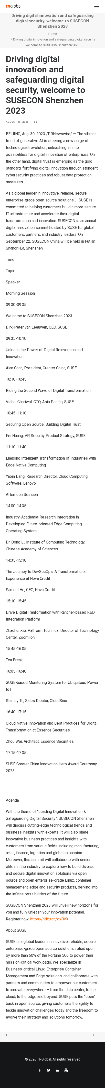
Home (52, 34)
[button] (96, 6)
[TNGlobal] (13, 6)
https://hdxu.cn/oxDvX (49, 919)
